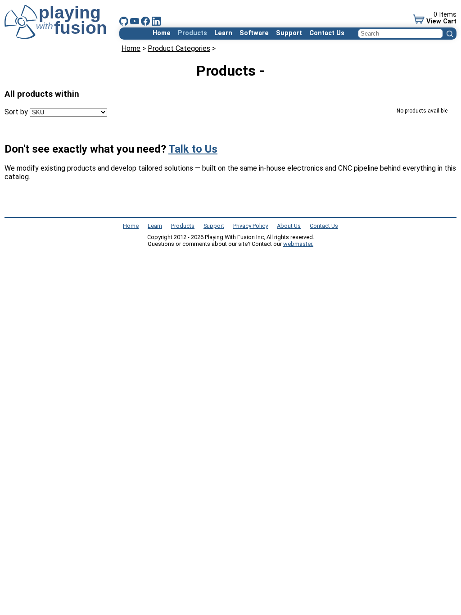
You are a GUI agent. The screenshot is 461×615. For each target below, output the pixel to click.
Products (192, 33)
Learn (223, 33)
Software (254, 33)
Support (289, 33)
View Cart (441, 21)
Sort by (16, 112)
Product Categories (179, 48)
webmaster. (298, 243)
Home (162, 33)
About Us (289, 225)
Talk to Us (192, 149)
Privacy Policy (250, 225)
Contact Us (326, 33)
